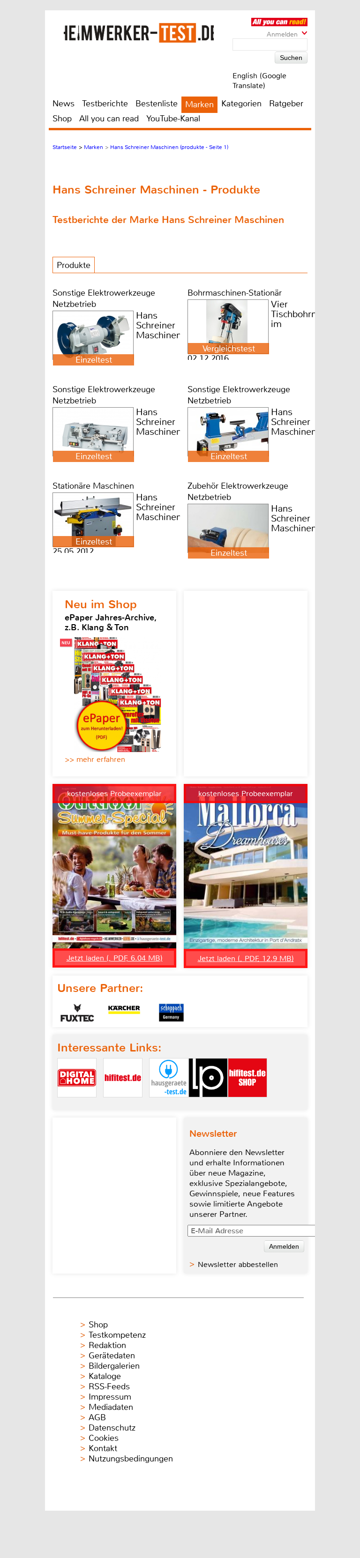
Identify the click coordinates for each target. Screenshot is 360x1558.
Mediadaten (111, 1407)
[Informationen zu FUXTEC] (77, 1012)
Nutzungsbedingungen (131, 1458)
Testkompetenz (117, 1335)
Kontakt (103, 1448)
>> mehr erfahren (95, 759)
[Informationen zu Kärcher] (124, 1012)
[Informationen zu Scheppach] (171, 1012)
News (63, 103)
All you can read (109, 118)
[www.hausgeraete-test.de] (168, 1105)
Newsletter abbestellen (238, 1264)
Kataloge (105, 1376)
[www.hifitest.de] (122, 1105)
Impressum (110, 1396)
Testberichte (105, 103)
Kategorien (241, 103)
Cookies (104, 1438)
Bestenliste (156, 103)
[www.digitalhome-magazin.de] (77, 1105)
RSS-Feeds (109, 1386)
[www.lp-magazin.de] (208, 1105)
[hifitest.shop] (247, 1105)
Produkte (73, 265)
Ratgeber (286, 103)
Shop (62, 118)
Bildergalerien (114, 1366)
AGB (97, 1417)
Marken (199, 104)
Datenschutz (112, 1427)
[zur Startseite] (138, 33)
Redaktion (107, 1345)
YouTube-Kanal (173, 118)
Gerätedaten (112, 1355)
